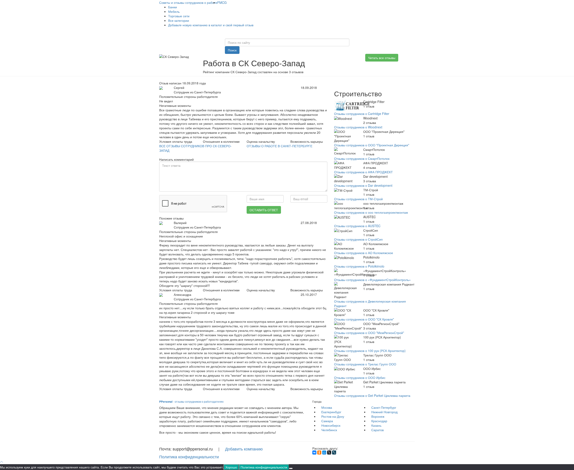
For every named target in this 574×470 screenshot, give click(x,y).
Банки (172, 7)
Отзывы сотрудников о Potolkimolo (359, 266)
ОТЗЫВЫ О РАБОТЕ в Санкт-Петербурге (279, 146)
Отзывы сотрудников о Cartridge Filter (361, 113)
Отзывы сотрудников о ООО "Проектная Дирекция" (371, 145)
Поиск (232, 50)
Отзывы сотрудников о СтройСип (358, 239)
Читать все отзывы (381, 57)
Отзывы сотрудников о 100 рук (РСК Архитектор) (370, 350)
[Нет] (291, 468)
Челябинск (329, 430)
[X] (329, 452)
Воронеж (377, 416)
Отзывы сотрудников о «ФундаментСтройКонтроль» (372, 279)
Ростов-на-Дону (332, 416)
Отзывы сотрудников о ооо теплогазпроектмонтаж (371, 212)
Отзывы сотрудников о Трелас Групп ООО (365, 364)
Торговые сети (178, 16)
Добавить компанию (244, 449)
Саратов (377, 430)
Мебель (174, 11)
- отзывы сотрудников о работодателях (191, 401)
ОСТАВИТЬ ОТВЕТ (264, 210)
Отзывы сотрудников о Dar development (363, 185)
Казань (376, 425)
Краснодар (379, 421)
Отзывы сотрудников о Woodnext (358, 127)
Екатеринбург (331, 412)
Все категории (178, 20)
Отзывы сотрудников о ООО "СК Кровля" (364, 319)
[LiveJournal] (334, 452)
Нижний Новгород (384, 412)
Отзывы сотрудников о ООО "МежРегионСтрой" (369, 332)
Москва (326, 407)
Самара (327, 421)
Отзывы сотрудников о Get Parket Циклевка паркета (372, 395)
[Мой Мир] (324, 452)
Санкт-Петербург (383, 407)
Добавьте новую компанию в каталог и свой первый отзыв (210, 25)
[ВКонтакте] (314, 452)
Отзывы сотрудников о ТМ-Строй (358, 199)
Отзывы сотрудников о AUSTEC (357, 226)
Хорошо (231, 467)
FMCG (222, 2)
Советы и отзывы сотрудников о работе (188, 2)
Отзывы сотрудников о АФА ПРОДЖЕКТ (363, 172)
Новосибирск (330, 425)
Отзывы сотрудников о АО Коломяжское (363, 252)
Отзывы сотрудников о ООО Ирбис (359, 377)
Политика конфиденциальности (189, 456)
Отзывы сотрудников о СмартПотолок (361, 158)
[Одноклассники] (319, 452)
